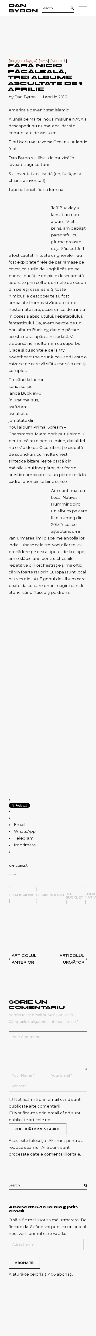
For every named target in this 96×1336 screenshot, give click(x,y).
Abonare (24, 1263)
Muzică (59, 61)
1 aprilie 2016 (55, 97)
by (22, 97)
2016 (44, 61)
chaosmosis (21, 895)
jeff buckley (74, 895)
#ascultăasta (23, 61)
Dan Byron (23, 8)
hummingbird (50, 895)
